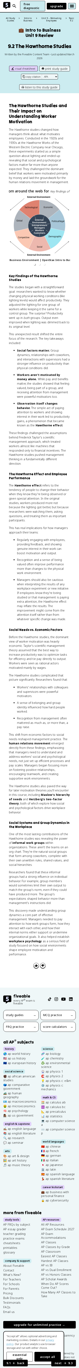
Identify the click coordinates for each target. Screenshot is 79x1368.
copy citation (33, 76)
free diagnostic (31, 6)
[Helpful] (36, 965)
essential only (20, 1357)
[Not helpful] (43, 965)
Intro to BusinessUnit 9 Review (39, 32)
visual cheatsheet (25, 68)
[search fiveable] (14, 6)
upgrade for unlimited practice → (39, 1325)
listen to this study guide (41, 87)
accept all (47, 1357)
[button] (34, 264)
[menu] (72, 6)
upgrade (56, 6)
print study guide (56, 69)
